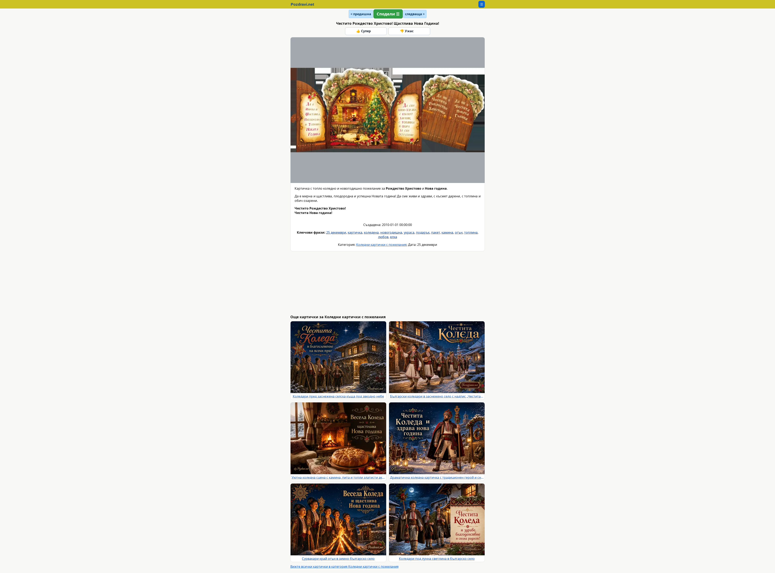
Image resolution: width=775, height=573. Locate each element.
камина (447, 232)
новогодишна (391, 232)
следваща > (415, 14)
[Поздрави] (304, 4)
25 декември (336, 232)
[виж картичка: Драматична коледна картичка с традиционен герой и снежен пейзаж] (437, 438)
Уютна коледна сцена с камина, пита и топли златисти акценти (338, 477)
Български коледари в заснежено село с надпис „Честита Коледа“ (437, 396)
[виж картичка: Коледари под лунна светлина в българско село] (437, 519)
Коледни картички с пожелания (381, 244)
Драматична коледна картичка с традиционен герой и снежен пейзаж (437, 477)
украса (409, 232)
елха (393, 237)
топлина (471, 232)
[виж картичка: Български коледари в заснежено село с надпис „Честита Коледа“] (437, 357)
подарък (423, 232)
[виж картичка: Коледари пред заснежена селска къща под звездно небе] (338, 357)
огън (459, 232)
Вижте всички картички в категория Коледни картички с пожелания (344, 566)
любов (383, 237)
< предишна (361, 14)
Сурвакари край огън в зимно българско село (338, 558)
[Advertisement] (411, 283)
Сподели (386, 14)
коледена (371, 232)
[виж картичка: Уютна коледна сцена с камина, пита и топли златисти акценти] (338, 438)
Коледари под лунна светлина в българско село (437, 558)
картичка (355, 232)
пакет (435, 232)
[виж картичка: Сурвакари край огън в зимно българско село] (338, 519)
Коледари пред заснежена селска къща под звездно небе (338, 396)
